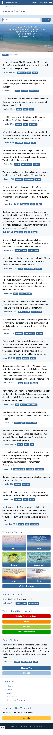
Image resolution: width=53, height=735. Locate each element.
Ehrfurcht (19, 143)
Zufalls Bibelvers (10, 640)
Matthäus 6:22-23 (9, 383)
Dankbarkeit (34, 91)
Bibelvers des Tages (12, 595)
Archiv (9, 693)
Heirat (28, 423)
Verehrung (24, 204)
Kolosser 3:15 (7, 91)
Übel (33, 143)
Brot (24, 603)
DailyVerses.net (7, 7)
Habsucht (19, 333)
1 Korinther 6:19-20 (10, 204)
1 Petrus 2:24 (7, 164)
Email (26, 622)
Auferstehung (33, 250)
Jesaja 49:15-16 (8, 358)
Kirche (18, 250)
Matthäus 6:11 (8, 603)
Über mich (14, 726)
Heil (32, 444)
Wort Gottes (29, 179)
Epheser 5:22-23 (9, 444)
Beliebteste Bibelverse (16, 700)
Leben (37, 179)
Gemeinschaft (29, 269)
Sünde (35, 73)
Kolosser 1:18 (7, 250)
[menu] (50, 3)
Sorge (25, 109)
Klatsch (17, 484)
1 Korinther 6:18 (9, 73)
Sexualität (21, 73)
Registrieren (43, 2)
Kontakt (29, 726)
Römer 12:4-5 (8, 404)
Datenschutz (37, 726)
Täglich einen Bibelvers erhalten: (19, 611)
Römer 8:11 (7, 293)
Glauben (19, 179)
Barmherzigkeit (19, 469)
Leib (28, 73)
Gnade (17, 662)
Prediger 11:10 (8, 109)
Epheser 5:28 (7, 423)
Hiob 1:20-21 (7, 232)
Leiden (27, 232)
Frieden (24, 91)
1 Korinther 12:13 (9, 312)
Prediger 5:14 (8, 333)
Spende (26, 718)
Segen (27, 143)
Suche (15, 7)
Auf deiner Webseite (26, 632)
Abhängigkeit (33, 603)
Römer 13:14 (7, 499)
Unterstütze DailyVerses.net (16, 708)
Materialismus (29, 333)
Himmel (39, 333)
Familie (25, 358)
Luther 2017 (13, 55)
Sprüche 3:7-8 (8, 143)
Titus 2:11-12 (7, 662)
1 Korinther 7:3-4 (9, 524)
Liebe (19, 358)
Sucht (25, 499)
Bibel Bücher (12, 697)
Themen (34, 2)
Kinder (33, 358)
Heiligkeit (30, 469)
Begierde (18, 499)
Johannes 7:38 (8, 179)
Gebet (19, 603)
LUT (4, 55)
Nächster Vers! (26, 668)
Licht (26, 383)
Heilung (18, 124)
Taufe (21, 312)
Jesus (17, 91)
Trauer (19, 109)
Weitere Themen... (26, 586)
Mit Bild (26, 673)
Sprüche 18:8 (7, 484)
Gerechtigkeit (26, 164)
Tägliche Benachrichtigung (26, 616)
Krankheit (33, 124)
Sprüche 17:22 (8, 124)
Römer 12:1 (7, 469)
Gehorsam (39, 469)
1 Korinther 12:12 (9, 269)
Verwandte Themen (12, 532)
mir (7, 713)
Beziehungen (19, 423)
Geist (32, 204)
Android (26, 627)
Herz (31, 109)
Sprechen (26, 484)
